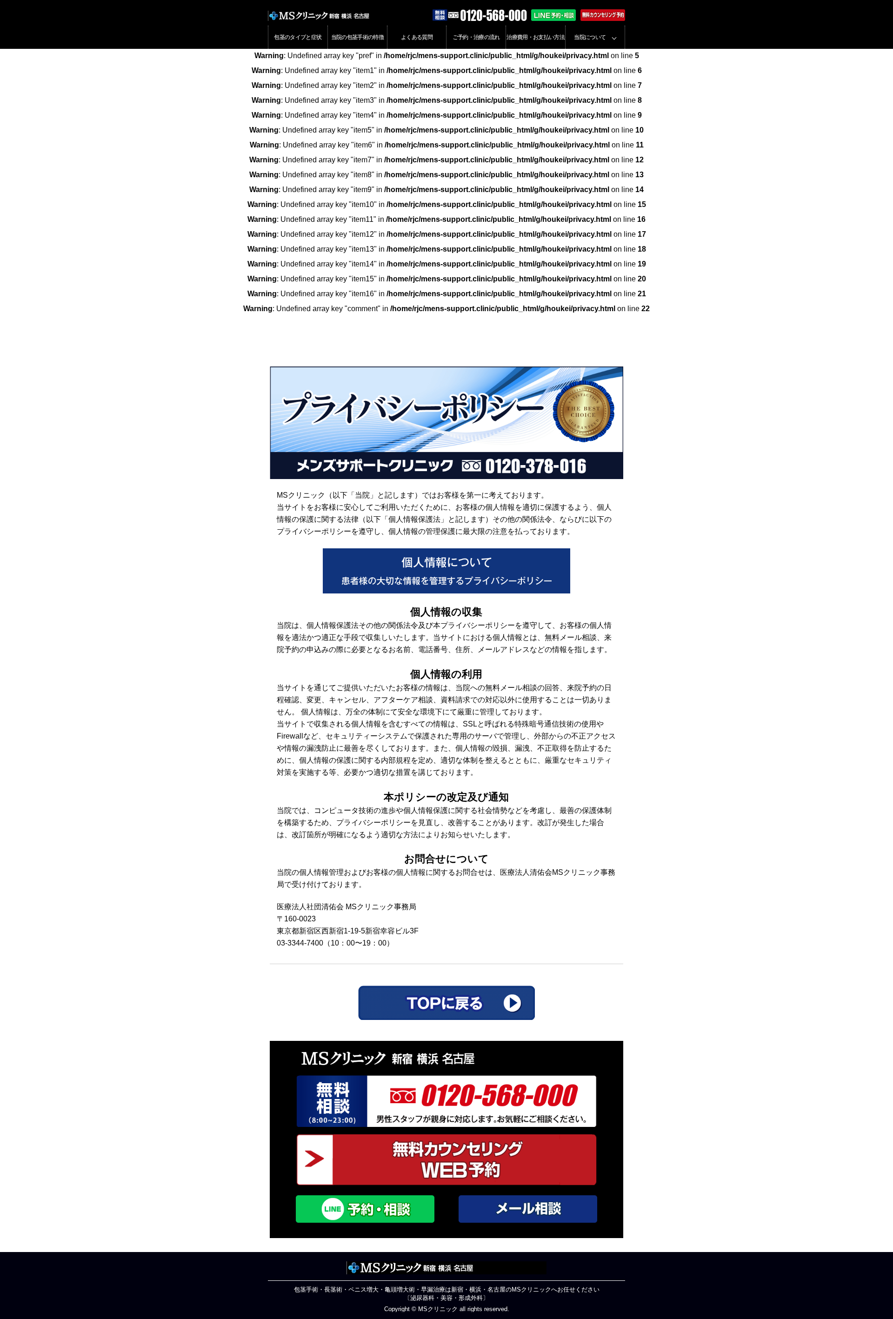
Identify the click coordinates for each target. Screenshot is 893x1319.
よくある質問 (417, 37)
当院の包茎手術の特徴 (357, 37)
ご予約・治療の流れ (476, 37)
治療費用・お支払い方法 (535, 37)
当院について (590, 37)
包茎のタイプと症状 (297, 37)
